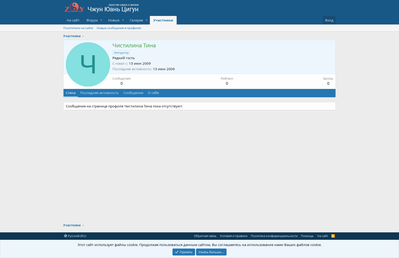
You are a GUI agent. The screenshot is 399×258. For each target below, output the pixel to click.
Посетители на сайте (78, 28)
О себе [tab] (153, 92)
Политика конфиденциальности (274, 236)
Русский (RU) (76, 236)
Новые (113, 20)
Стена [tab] (71, 92)
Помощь (307, 236)
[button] (101, 20)
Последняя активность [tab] (99, 92)
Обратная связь (205, 236)
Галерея (136, 20)
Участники (163, 20)
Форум (92, 20)
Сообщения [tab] (133, 92)
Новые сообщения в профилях (119, 28)
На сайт (73, 20)
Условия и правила (233, 236)
